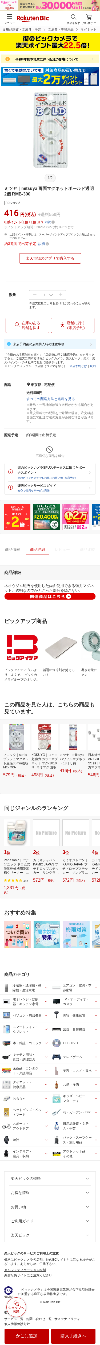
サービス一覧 (13, 1319)
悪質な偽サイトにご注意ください (28, 1275)
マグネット (89, 29)
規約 (93, 366)
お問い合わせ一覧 (39, 1319)
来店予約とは (78, 366)
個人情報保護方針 (17, 1324)
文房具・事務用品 (61, 29)
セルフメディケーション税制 (25, 1270)
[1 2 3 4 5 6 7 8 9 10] (47, 295)
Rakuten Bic (33, 19)
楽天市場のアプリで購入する (50, 258)
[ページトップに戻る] (92, 1327)
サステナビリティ (67, 1319)
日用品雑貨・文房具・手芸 (22, 29)
